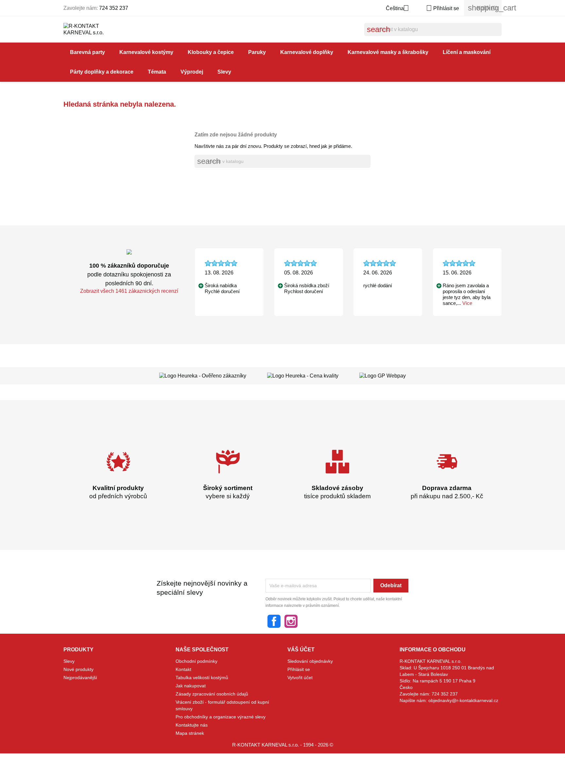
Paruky (257, 52)
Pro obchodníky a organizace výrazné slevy (220, 716)
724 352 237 (113, 8)
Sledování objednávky (310, 661)
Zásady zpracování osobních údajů (212, 693)
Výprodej (191, 72)
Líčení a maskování (466, 52)
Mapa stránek (190, 733)
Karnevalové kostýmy (146, 52)
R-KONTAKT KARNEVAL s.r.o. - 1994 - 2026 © (282, 745)
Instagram (291, 621)
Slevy (224, 72)
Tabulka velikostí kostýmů (202, 677)
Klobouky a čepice (211, 52)
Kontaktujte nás (192, 725)
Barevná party (87, 52)
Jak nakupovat (191, 685)
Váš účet (301, 649)
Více (467, 303)
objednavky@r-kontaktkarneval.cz (463, 700)
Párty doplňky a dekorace (101, 72)
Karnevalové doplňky (306, 52)
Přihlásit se (298, 669)
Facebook (274, 621)
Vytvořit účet (300, 677)
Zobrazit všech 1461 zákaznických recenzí (129, 291)
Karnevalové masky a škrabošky (388, 52)
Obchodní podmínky (196, 661)
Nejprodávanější (80, 677)
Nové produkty (78, 669)
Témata (157, 72)
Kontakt (183, 669)
